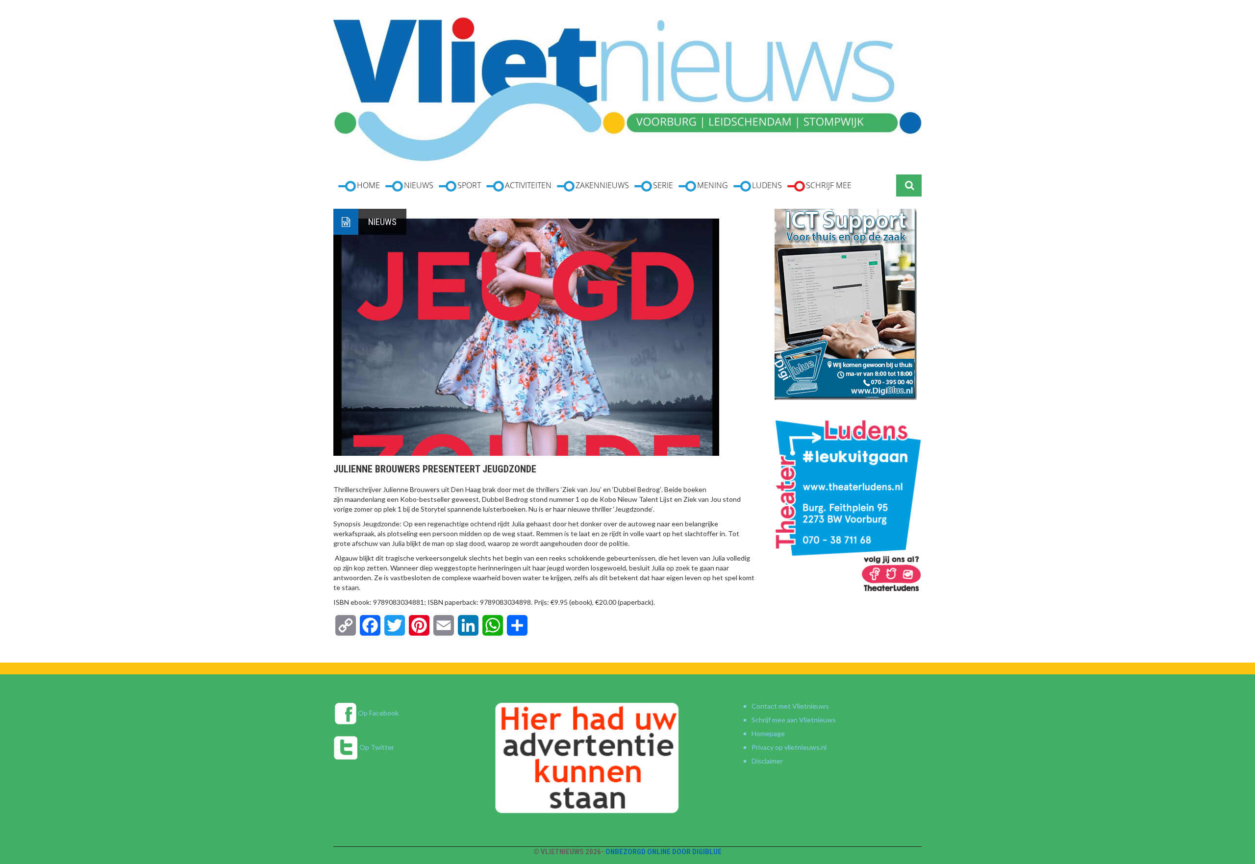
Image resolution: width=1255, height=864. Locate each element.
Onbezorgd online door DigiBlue (663, 851)
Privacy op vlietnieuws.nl (789, 747)
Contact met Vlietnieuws (790, 706)
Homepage (768, 733)
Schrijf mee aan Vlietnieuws (794, 720)
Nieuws (382, 222)
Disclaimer (767, 761)
